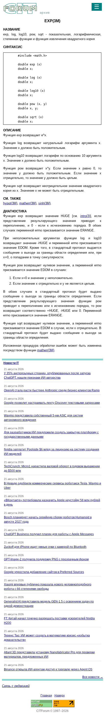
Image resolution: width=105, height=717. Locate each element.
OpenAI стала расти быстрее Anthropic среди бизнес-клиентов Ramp (52, 390)
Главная (46, 695)
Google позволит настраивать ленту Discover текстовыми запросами (52, 403)
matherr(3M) (27, 203)
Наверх (59, 695)
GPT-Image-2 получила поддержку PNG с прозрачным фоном (46, 559)
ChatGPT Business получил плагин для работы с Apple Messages (49, 534)
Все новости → (92, 677)
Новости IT (11, 363)
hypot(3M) (10, 203)
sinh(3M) (44, 203)
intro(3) (85, 216)
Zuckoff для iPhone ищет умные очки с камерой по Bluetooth (45, 547)
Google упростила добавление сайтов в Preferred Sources (44, 572)
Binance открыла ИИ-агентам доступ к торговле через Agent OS (48, 669)
